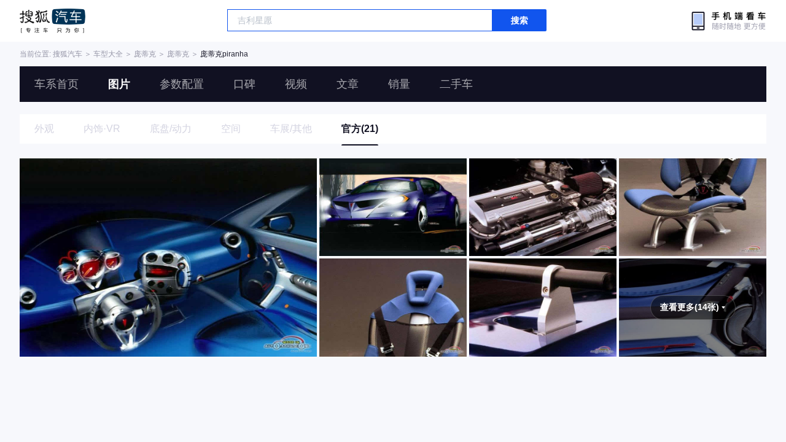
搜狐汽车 (52, 21)
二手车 (456, 84)
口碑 (244, 84)
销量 (399, 84)
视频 (296, 84)
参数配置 (182, 84)
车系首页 (56, 84)
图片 (119, 84)
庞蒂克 (145, 54)
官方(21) (359, 128)
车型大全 (108, 54)
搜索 (519, 20)
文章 (348, 84)
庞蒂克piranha (224, 54)
